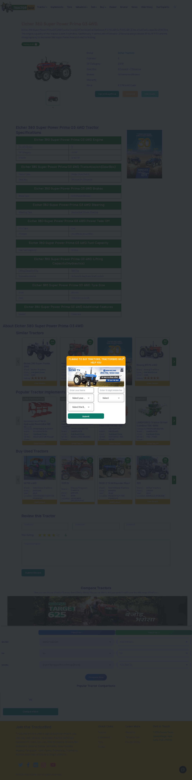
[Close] (123, 358)
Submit (85, 416)
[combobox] (81, 398)
